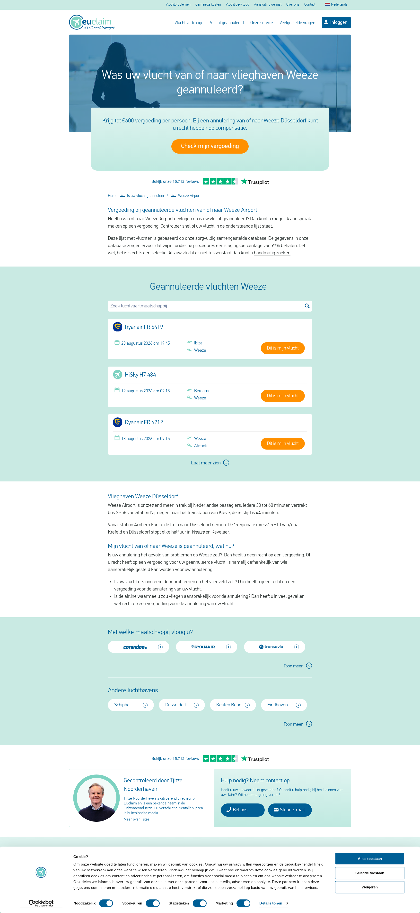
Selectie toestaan (369, 873)
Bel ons (239, 810)
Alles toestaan (370, 859)
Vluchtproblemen (178, 5)
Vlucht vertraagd (189, 23)
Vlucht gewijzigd (237, 5)
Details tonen (270, 903)
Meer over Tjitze (136, 819)
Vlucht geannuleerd (227, 23)
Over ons (292, 5)
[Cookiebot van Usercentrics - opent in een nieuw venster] (41, 903)
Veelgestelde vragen (297, 23)
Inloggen (338, 22)
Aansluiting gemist (267, 5)
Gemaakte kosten (208, 5)
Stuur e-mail (292, 810)
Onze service (261, 23)
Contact (309, 5)
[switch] (153, 903)
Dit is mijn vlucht (283, 348)
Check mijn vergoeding (210, 146)
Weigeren (370, 887)
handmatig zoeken (272, 253)
